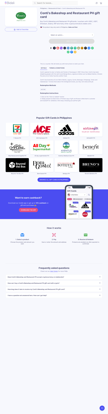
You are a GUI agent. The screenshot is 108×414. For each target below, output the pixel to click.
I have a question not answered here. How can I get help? (27, 295)
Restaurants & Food (55, 8)
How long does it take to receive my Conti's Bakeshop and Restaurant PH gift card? (36, 289)
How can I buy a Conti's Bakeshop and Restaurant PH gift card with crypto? (33, 283)
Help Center (54, 271)
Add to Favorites (22, 29)
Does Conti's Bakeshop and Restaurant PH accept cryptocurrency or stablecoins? (36, 277)
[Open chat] (102, 408)
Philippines (43, 8)
